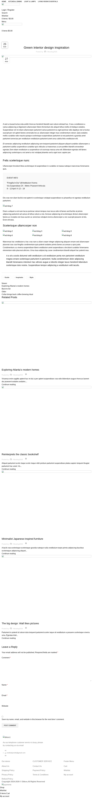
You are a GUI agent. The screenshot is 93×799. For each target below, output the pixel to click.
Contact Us (37, 766)
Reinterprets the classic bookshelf (20, 454)
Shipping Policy (8, 770)
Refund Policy (7, 779)
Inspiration (12, 39)
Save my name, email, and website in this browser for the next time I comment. (33, 719)
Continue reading (9, 384)
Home (3, 39)
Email (4, 695)
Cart (65, 766)
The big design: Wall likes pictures (20, 623)
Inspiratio (19, 277)
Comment (6, 658)
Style (31, 277)
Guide (7, 277)
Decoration (7, 366)
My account (68, 775)
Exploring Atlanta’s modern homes (20, 369)
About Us (5, 766)
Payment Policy (39, 770)
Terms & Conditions (40, 775)
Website (5, 706)
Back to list (6, 289)
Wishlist (67, 770)
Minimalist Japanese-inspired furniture (22, 538)
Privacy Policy (7, 775)
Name (5, 685)
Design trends (8, 450)
